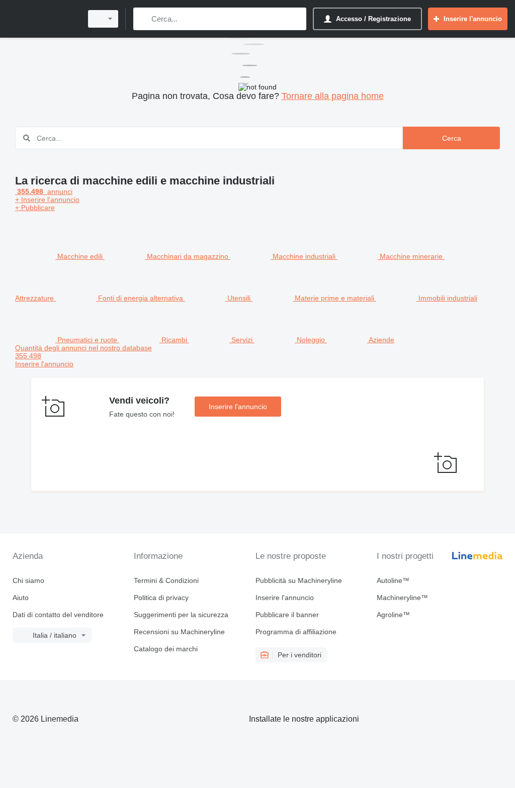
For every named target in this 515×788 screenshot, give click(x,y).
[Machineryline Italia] (43, 19)
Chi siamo (28, 580)
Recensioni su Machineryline (179, 632)
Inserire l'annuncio (238, 407)
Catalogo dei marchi (166, 649)
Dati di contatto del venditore (58, 615)
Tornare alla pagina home (333, 96)
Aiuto (21, 598)
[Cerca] (143, 19)
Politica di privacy (161, 598)
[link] (257, 356)
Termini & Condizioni (166, 580)
